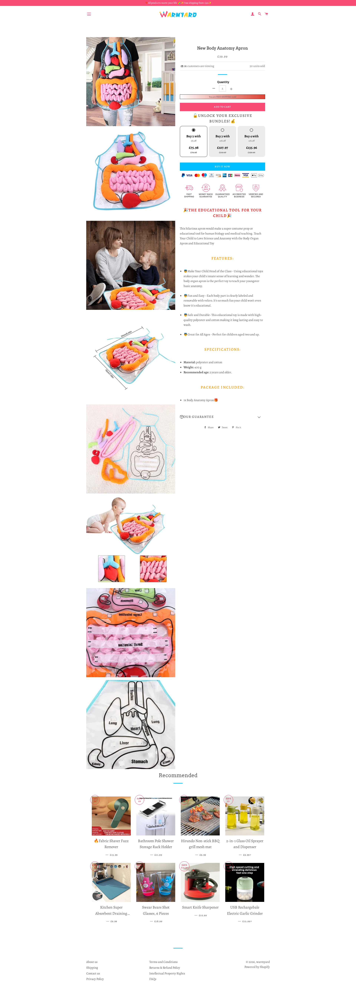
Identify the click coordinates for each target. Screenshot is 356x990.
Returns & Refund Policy (164, 968)
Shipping (92, 968)
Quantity (223, 82)
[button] (222, 417)
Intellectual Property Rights (167, 973)
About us (92, 962)
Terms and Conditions (163, 962)
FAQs (152, 979)
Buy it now (222, 166)
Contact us (93, 973)
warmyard (263, 962)
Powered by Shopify (257, 967)
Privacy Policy (95, 979)
